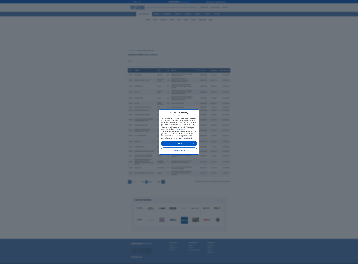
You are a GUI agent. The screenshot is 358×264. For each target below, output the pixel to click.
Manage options (179, 150)
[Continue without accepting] (179, 116)
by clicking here (180, 129)
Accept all (179, 144)
